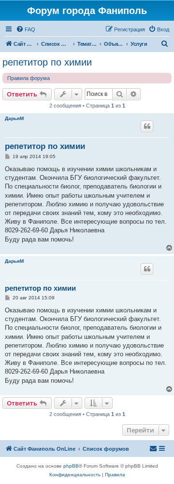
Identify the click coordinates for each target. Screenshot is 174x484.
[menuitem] (25, 29)
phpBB (71, 466)
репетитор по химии (47, 62)
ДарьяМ (14, 118)
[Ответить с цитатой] (147, 126)
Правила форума (28, 78)
